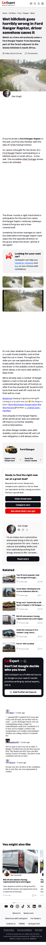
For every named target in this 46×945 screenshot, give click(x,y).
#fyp (39, 404)
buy (17, 266)
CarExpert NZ (34, 924)
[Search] (35, 3)
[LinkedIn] (34, 906)
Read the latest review (31, 459)
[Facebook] (11, 906)
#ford (10, 404)
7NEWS (22, 924)
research (19, 263)
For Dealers (36, 918)
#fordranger (19, 404)
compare (29, 263)
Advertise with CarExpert (16, 918)
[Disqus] (23, 740)
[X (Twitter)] (28, 906)
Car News (12, 13)
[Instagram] (17, 906)
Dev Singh (17, 96)
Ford (19, 13)
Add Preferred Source (24, 692)
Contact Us (11, 924)
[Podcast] (39, 906)
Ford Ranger (9, 153)
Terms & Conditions (24, 930)
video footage (29, 159)
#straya (10, 408)
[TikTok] (23, 906)
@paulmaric (8, 398)
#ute (5, 408)
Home (5, 13)
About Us (17, 913)
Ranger (26, 13)
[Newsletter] (31, 3)
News (33, 13)
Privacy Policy (9, 930)
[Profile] (39, 3)
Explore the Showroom (10, 459)
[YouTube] (6, 906)
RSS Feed (38, 930)
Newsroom (28, 913)
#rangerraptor (31, 404)
